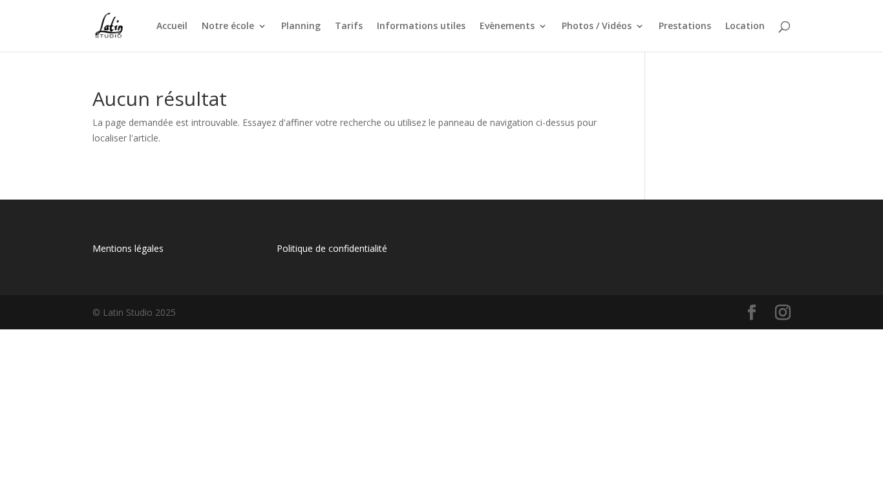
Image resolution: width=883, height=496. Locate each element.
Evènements (507, 26)
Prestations (685, 26)
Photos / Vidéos (597, 26)
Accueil (171, 26)
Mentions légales (128, 248)
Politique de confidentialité (332, 248)
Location (745, 26)
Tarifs (349, 26)
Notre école (228, 26)
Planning (301, 26)
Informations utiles (421, 26)
